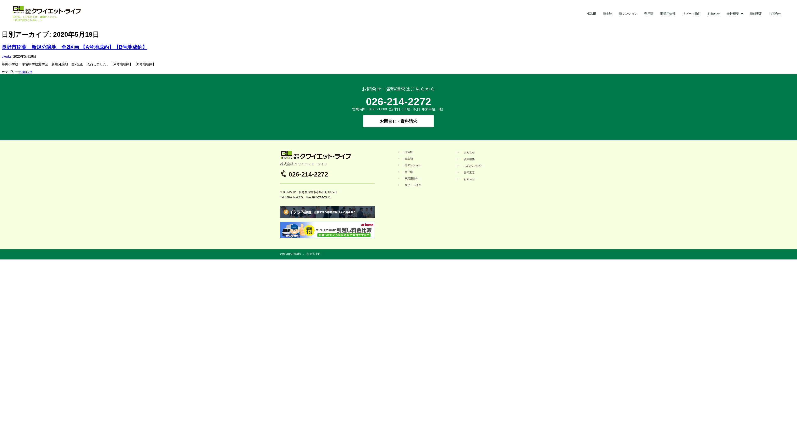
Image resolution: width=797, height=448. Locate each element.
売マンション (628, 13)
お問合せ (775, 13)
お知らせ (714, 13)
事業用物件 (668, 13)
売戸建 (648, 13)
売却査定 (756, 13)
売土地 (607, 13)
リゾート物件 (691, 13)
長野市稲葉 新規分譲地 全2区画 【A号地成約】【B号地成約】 (74, 47)
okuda (6, 56)
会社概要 (733, 13)
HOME (591, 13)
